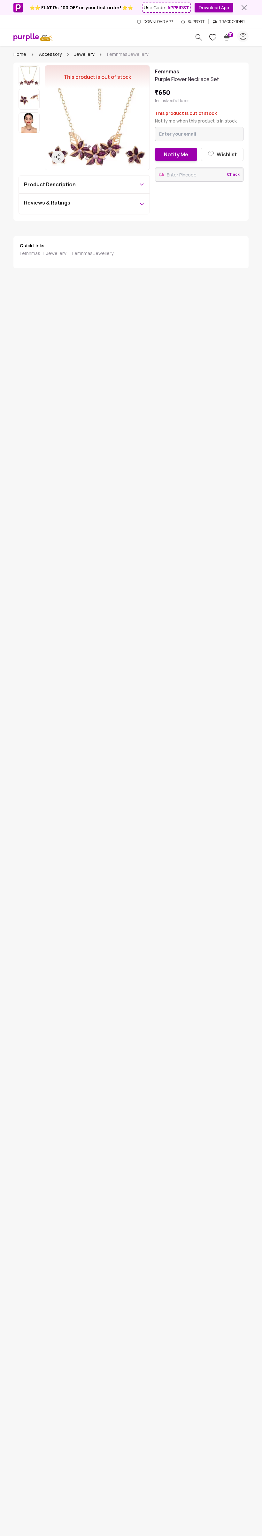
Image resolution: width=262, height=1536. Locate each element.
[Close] (244, 7)
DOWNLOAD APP (158, 21)
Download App (214, 7)
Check (233, 174)
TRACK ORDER (232, 21)
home (19, 54)
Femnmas (30, 253)
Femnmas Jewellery (92, 253)
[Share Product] (57, 157)
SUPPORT (196, 21)
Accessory (50, 54)
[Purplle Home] (26, 37)
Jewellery (84, 54)
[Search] (199, 37)
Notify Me (176, 154)
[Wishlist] (213, 37)
